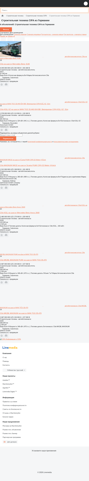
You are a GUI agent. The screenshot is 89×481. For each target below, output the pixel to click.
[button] (85, 3)
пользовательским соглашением (66, 142)
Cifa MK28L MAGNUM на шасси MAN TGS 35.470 (20, 313)
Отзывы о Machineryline (11, 413)
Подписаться (8, 138)
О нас (5, 357)
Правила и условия (10, 402)
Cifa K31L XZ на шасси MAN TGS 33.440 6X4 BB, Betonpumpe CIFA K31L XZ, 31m (34, 109)
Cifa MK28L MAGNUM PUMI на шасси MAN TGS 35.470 (23, 260)
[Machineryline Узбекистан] (15, 3)
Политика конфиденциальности (14, 405)
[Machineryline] (2, 15)
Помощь (6, 361)
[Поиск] (86, 10)
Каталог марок (8, 417)
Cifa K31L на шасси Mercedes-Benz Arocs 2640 (19, 213)
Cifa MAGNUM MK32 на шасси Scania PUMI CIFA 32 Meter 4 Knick (28, 165)
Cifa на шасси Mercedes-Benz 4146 (15, 64)
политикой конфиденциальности (40, 142)
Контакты (6, 365)
